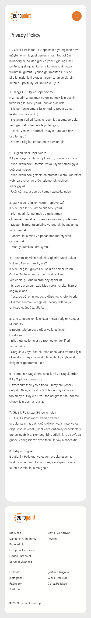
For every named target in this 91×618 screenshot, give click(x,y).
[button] (77, 16)
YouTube (14, 589)
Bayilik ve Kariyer (59, 532)
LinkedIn (14, 572)
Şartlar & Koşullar (59, 572)
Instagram (15, 577)
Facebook (15, 583)
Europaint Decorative (22, 550)
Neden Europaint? (20, 556)
